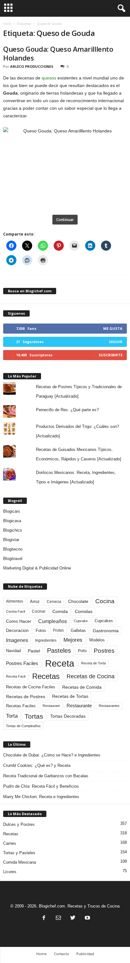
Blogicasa (12, 520)
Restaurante (79, 705)
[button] (120, 8)
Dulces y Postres (19, 824)
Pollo (82, 651)
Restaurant (51, 706)
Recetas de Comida (82, 687)
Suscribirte (110, 355)
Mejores (72, 640)
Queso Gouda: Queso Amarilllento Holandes (58, 53)
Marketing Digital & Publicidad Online (37, 568)
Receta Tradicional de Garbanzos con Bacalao (45, 775)
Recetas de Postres (25, 696)
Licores (9, 871)
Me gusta (112, 328)
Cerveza (54, 601)
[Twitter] (73, 918)
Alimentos (14, 601)
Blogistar (11, 539)
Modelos (97, 640)
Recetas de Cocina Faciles (30, 687)
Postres (104, 650)
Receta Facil (15, 676)
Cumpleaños (52, 621)
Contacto (61, 953)
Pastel (34, 650)
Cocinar (38, 611)
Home (41, 953)
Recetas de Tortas (70, 696)
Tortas (34, 716)
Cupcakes (104, 620)
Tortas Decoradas (68, 716)
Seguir (115, 341)
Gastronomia (106, 630)
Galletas (78, 630)
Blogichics (12, 530)
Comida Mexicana (19, 862)
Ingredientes (45, 640)
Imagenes (17, 640)
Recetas (46, 676)
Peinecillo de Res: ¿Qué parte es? (67, 409)
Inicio (7, 23)
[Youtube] (86, 918)
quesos (49, 77)
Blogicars (11, 511)
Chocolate (78, 601)
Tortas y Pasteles (19, 852)
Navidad (13, 650)
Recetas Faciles (21, 705)
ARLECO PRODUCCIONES (31, 66)
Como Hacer (18, 621)
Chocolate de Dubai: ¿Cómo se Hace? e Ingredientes (51, 755)
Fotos (41, 630)
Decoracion (17, 630)
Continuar (65, 219)
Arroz (35, 601)
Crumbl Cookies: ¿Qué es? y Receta (36, 765)
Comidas (83, 611)
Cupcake (81, 621)
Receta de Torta (93, 663)
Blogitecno (12, 549)
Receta (59, 663)
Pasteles (59, 650)
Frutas (58, 630)
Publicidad (85, 953)
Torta (12, 716)
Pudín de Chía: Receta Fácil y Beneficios (41, 786)
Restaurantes (109, 706)
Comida (60, 611)
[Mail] (58, 918)
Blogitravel (12, 558)
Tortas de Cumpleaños (23, 726)
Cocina (105, 601)
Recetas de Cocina (91, 676)
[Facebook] (44, 918)
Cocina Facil (15, 611)
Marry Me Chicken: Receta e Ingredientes (41, 796)
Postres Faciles (22, 663)
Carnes (9, 843)
